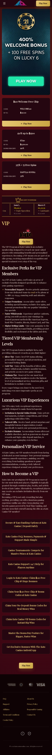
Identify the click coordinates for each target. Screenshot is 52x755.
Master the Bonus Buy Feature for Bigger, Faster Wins (26, 635)
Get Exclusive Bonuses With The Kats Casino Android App (26, 648)
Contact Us (31, 715)
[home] (21, 5)
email (32, 292)
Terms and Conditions (11, 715)
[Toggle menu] (4, 3)
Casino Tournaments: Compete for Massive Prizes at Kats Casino (26, 552)
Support (6, 704)
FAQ (4, 699)
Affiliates (6, 709)
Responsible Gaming (34, 709)
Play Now (43, 3)
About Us (30, 699)
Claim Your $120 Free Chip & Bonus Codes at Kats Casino (26, 593)
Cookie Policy (8, 720)
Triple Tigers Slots (19, 211)
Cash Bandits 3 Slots (43, 211)
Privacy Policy (32, 704)
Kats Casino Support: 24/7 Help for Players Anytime (26, 566)
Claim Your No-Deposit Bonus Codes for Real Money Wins (26, 607)
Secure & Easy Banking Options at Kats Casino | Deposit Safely (26, 524)
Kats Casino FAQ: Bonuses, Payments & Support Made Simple (26, 538)
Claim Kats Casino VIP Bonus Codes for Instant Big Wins (26, 621)
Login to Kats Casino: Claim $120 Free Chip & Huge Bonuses (26, 579)
